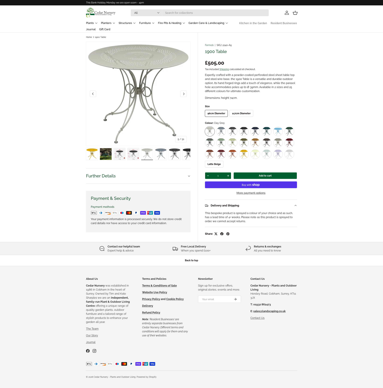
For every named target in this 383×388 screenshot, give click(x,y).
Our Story (92, 335)
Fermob (209, 45)
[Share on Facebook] (222, 234)
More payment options (251, 192)
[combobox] (200, 12)
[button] (295, 12)
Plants (90, 23)
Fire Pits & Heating (169, 23)
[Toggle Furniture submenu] (153, 23)
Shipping (224, 69)
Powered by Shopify (146, 377)
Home (89, 37)
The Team (92, 328)
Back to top (191, 260)
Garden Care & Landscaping (206, 23)
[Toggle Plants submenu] (96, 23)
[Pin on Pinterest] (228, 234)
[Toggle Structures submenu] (134, 23)
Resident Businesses (284, 23)
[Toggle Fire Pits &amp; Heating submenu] (184, 23)
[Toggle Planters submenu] (114, 23)
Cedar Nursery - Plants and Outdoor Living (115, 377)
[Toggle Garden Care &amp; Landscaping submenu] (226, 23)
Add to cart (265, 175)
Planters (106, 23)
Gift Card (104, 29)
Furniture (145, 23)
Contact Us (257, 317)
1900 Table (100, 37)
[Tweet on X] (216, 234)
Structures (125, 23)
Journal (91, 29)
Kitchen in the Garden (253, 23)
